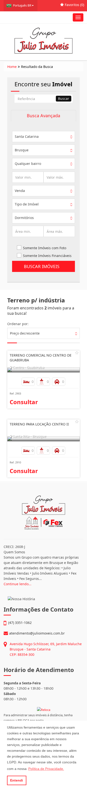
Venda (20, 190)
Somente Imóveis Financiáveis (47, 255)
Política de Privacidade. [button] (46, 769)
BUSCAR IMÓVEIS (43, 266)
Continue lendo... (17, 584)
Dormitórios (24, 217)
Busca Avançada (43, 115)
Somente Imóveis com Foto (44, 248)
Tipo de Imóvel (27, 204)
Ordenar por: (18, 323)
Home (12, 66)
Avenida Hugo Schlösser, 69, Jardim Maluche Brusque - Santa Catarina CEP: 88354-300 (46, 649)
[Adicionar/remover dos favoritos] (77, 352)
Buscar (63, 98)
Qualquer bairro (28, 163)
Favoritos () (74, 4)
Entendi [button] (16, 780)
